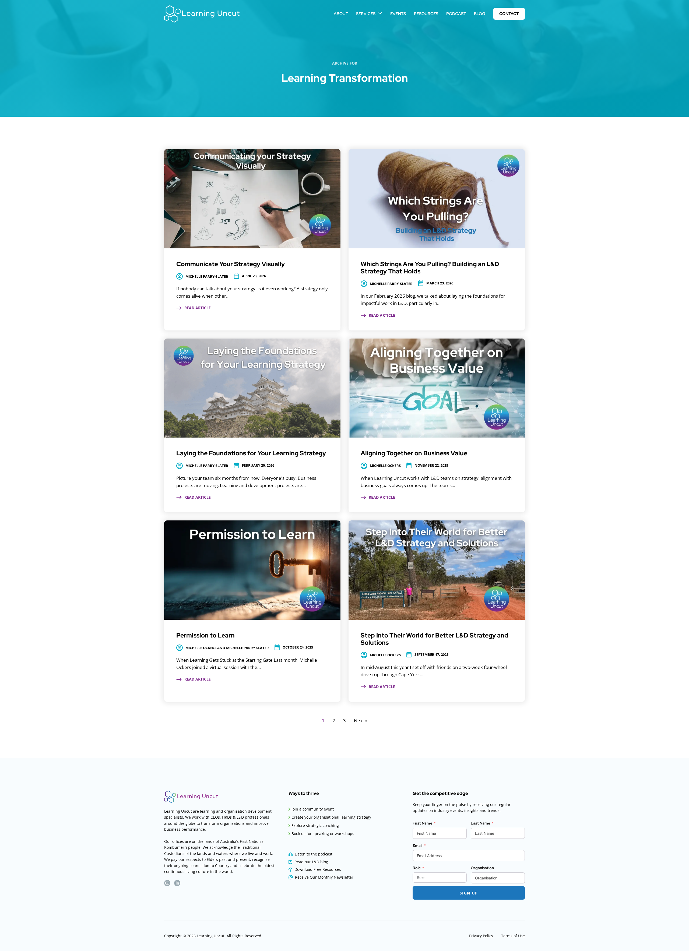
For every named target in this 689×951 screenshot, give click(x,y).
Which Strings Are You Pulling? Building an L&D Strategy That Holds (430, 267)
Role (417, 867)
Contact (509, 13)
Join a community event (312, 809)
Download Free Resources (317, 869)
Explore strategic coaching (315, 825)
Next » (360, 720)
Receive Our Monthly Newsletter (324, 877)
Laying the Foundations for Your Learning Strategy (251, 453)
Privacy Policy (481, 935)
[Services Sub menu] (380, 13)
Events (398, 13)
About (341, 13)
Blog (479, 13)
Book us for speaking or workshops (322, 833)
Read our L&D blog (311, 861)
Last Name (480, 823)
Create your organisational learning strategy (331, 817)
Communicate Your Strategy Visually (230, 264)
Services (365, 13)
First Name (422, 823)
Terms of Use (513, 935)
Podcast (456, 13)
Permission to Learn (205, 635)
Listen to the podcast (313, 854)
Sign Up (469, 893)
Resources (426, 13)
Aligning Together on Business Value (414, 453)
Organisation (482, 867)
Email (417, 845)
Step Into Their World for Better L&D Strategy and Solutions (434, 639)
